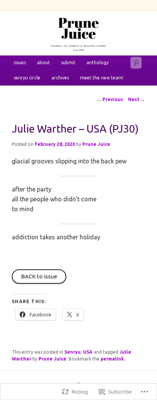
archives (60, 77)
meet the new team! (101, 77)
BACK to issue (39, 276)
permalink (112, 358)
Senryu (72, 351)
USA (88, 351)
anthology (98, 62)
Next (136, 99)
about (43, 62)
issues (20, 62)
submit (68, 62)
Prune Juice (96, 144)
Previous (110, 99)
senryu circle (27, 77)
